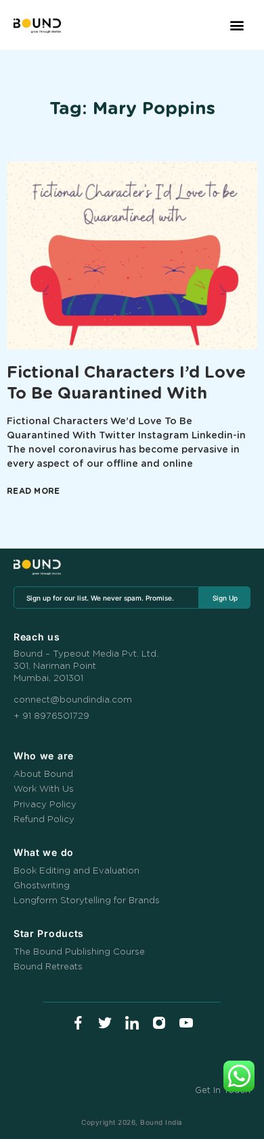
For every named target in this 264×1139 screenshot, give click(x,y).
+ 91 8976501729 (51, 716)
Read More (33, 491)
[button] (237, 25)
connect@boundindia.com (73, 700)
